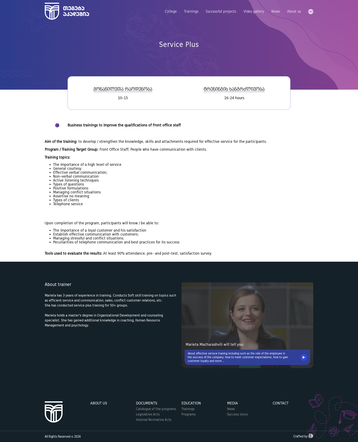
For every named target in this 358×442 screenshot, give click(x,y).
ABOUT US (98, 403)
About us (294, 11)
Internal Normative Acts (154, 419)
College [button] (171, 11)
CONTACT (281, 403)
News (275, 11)
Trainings (188, 409)
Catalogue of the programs (156, 409)
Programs (188, 414)
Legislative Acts (148, 414)
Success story (237, 414)
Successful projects (221, 11)
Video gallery (253, 11)
